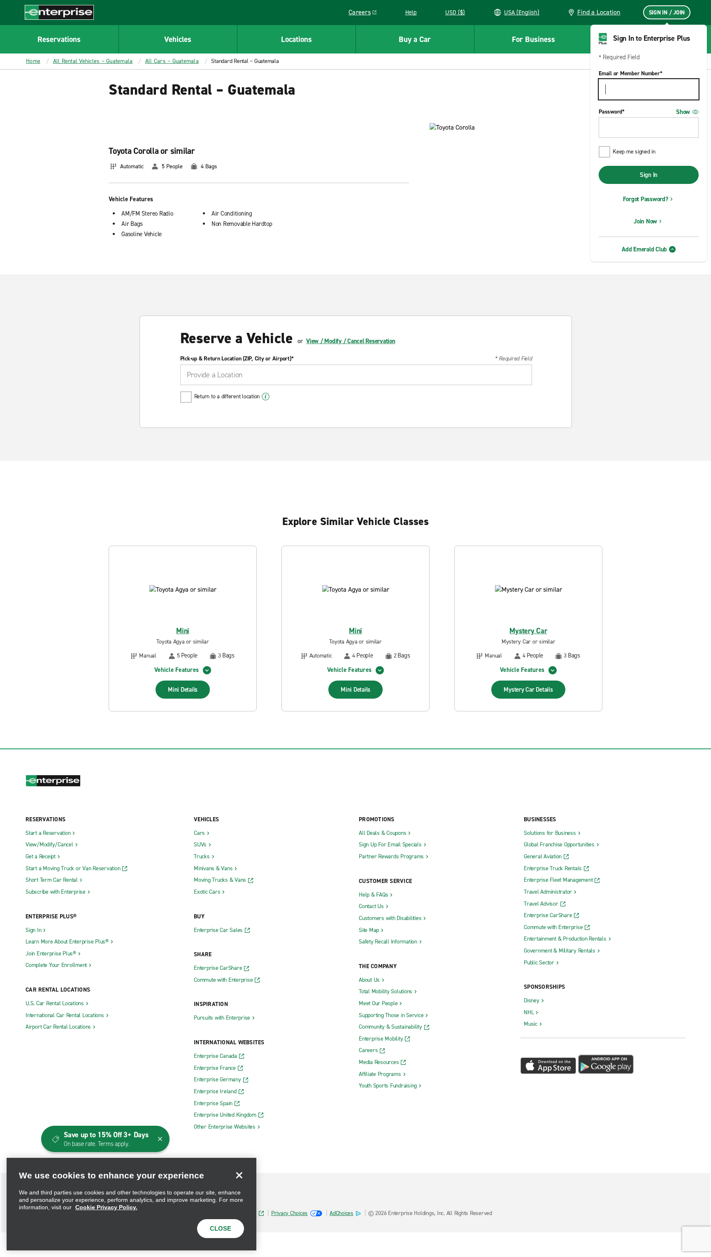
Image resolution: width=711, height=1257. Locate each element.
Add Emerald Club (644, 249)
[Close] (239, 1175)
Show (683, 112)
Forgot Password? (645, 199)
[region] (131, 1204)
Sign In (649, 175)
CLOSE (220, 1228)
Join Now (645, 221)
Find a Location (598, 12)
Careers (366, 13)
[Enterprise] (59, 12)
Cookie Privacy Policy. (106, 1207)
